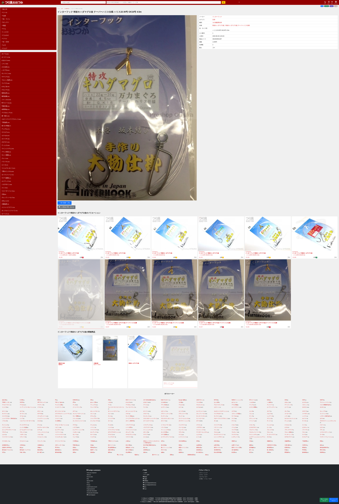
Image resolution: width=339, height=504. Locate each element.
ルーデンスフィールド (167, 437)
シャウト (304, 416)
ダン (215, 421)
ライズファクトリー (219, 434)
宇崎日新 (6, 106)
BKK (38, 400)
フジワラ (6, 83)
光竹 (162, 441)
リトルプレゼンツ (8, 168)
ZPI (74, 402)
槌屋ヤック (93, 450)
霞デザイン (155, 454)
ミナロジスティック (325, 432)
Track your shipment (91, 472)
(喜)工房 (4, 400)
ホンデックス (93, 432)
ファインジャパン (130, 429)
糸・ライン (6, 19)
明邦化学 (6, 93)
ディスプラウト (24, 425)
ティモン (304, 421)
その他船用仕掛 (66, 8)
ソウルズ (4, 421)
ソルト (331, 6)
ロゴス (268, 437)
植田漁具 (57, 450)
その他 (180, 402)
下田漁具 (6, 122)
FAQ (88, 478)
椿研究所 (75, 450)
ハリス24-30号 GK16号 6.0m (206, 324)
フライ (5, 38)
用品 (4, 25)
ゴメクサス (5, 416)
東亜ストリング (183, 447)
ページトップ (334, 500)
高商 (171, 454)
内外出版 (216, 441)
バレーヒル (181, 427)
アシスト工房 (58, 404)
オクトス (4, 411)
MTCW (216, 400)
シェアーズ (270, 416)
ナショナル (270, 425)
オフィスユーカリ (59, 411)
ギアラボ (39, 413)
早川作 (57, 447)
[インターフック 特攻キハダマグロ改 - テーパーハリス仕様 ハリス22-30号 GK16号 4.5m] (81, 290)
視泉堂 (92, 452)
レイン (198, 437)
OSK (286, 400)
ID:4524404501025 (108, 251)
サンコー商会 (129, 416)
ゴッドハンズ (323, 413)
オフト (74, 411)
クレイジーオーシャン (78, 413)
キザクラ (304, 411)
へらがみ (251, 402)
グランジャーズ (183, 413)
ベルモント (75, 432)
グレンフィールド (8, 197)
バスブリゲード (147, 427)
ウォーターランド (130, 407)
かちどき (6, 86)
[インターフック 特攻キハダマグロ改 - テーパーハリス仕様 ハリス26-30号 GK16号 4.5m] (268, 290)
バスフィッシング (203, 472)
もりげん (304, 402)
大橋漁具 (5, 204)
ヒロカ (286, 427)
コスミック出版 (236, 413)
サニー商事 (6, 155)
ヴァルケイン (23, 441)
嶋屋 (250, 445)
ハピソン (57, 427)
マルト (304, 432)
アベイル (145, 404)
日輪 (38, 447)
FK (56, 400)
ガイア (268, 411)
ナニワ (304, 425)
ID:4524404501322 (155, 251)
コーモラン (305, 413)
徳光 (321, 445)
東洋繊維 (251, 447)
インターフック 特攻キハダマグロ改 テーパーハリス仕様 (74, 322)
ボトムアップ (129, 432)
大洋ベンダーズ (59, 445)
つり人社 (198, 402)
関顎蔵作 (287, 452)
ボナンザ (145, 432)
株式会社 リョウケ (24, 450)
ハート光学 (128, 427)
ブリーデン (305, 429)
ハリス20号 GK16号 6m (158, 255)
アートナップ (288, 404)
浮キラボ (163, 450)
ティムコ (6, 145)
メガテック (23, 434)
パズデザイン (7, 184)
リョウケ (92, 437)
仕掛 (4, 15)
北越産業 (287, 441)
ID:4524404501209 (201, 251)
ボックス (6, 22)
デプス (74, 425)
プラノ (321, 429)
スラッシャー (252, 418)
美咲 (74, 452)
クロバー (145, 413)
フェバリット (182, 429)
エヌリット (217, 407)
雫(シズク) (119, 454)
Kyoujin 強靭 (182, 400)
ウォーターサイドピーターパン (116, 407)
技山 (21, 447)
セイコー (304, 418)
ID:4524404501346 (295, 251)
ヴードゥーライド (59, 441)
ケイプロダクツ (218, 413)
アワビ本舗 (234, 404)
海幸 (180, 450)
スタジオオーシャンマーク (150, 418)
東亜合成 (198, 447)
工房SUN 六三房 (271, 445)
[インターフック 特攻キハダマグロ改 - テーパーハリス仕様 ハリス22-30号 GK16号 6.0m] (128, 290)
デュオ (109, 425)
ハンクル (110, 427)
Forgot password (91, 489)
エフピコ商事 (252, 407)
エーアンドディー (271, 407)
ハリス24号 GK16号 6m (298, 255)
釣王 (250, 452)
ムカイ (4, 434)
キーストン (23, 413)
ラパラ (304, 434)
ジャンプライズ (94, 418)
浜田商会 (6, 109)
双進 (321, 441)
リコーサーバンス (8, 191)
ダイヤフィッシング (184, 421)
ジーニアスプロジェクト (132, 418)
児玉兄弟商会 (182, 441)
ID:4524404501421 (248, 321)
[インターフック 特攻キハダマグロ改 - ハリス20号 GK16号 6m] (174, 233)
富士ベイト (111, 445)
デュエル (92, 425)
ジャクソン (58, 418)
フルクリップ (252, 429)
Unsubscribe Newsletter (92, 493)
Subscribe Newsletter (92, 490)
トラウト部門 (146, 474)
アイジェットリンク (325, 402)
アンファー (270, 404)
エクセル (6, 135)
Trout (145, 489)
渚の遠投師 (234, 450)
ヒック (268, 427)
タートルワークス (148, 421)
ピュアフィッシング (78, 429)
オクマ (21, 411)
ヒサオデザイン (253, 427)
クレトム (92, 413)
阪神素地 (304, 452)
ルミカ (5, 165)
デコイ (39, 425)
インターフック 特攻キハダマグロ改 (69, 253)
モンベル (75, 434)
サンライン (6, 73)
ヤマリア (6, 76)
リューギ (75, 437)
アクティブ (40, 404)
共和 (197, 441)
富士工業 (128, 445)
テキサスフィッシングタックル (328, 421)
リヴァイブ (128, 437)
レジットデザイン (218, 437)
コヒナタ (269, 413)
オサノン (39, 411)
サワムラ (92, 416)
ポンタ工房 (164, 432)
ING (109, 400)
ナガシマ (251, 425)
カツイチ (6, 139)
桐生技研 (39, 450)
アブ (109, 404)
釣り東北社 (199, 452)
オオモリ (6, 142)
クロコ (127, 413)
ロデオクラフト (289, 437)
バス (322, 6)
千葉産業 (304, 441)
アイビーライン (6, 404)
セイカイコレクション (290, 418)
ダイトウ (163, 421)
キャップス (323, 411)
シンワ (21, 418)
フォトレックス (200, 429)
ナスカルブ (287, 425)
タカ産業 (57, 421)
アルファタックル (218, 404)
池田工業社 (111, 450)
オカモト (322, 407)
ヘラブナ (6, 32)
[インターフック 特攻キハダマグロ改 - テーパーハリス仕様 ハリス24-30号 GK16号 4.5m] (174, 290)
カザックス (164, 411)
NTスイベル (6, 103)
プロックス (23, 432)
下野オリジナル (8, 171)
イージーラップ (77, 407)
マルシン (269, 432)
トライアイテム (130, 425)
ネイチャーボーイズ (42, 427)
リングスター (111, 437)
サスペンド (58, 416)
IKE (91, 400)
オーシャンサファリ (113, 411)
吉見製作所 (5, 445)
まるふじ (5, 201)
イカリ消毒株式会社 (325, 404)
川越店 (145, 478)
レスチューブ (235, 437)
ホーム (59, 8)
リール (5, 12)
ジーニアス (111, 418)
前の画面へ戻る (65, 203)
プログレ (4, 432)
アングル (6, 129)
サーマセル (234, 416)
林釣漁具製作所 (324, 447)
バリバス (6, 161)
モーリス (5, 214)
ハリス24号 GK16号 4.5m (252, 255)
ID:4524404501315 (61, 251)
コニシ (251, 413)
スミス (5, 187)
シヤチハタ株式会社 (325, 416)
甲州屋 (304, 450)
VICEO (21, 402)
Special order (90, 480)
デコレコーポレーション (61, 425)
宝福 (91, 445)
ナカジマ (6, 90)
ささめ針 (6, 67)
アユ (4, 29)
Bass (145, 487)
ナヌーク (322, 425)
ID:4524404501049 (248, 251)
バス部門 (145, 472)
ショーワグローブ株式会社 (9, 418)
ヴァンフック (40, 441)
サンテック (164, 416)
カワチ (233, 411)
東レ (144, 447)
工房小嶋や (287, 445)
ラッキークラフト (271, 434)
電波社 (136, 454)
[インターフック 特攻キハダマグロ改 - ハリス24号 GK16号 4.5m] (268, 233)
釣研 (268, 452)
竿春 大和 (22, 452)
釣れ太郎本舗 (217, 452)
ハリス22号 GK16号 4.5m (206, 255)
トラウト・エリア (203, 474)
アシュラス (93, 404)
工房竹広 (304, 445)
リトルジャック (41, 437)
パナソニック (217, 427)
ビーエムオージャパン (25, 429)
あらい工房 (93, 402)
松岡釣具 (287, 447)
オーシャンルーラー (131, 411)
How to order (90, 476)
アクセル (22, 404)
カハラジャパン (8, 174)
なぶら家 (216, 402)
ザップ (251, 416)
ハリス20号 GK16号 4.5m (112, 255)
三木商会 (75, 441)
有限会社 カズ (129, 447)
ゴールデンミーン (42, 416)
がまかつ (6, 60)
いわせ (109, 402)
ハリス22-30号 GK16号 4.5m (66, 324)
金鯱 (162, 452)
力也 (4, 194)
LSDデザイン (199, 400)
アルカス (181, 404)
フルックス (270, 429)
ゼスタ (321, 418)
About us (89, 474)
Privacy (88, 484)
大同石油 (22, 445)
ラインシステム (8, 148)
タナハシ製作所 (130, 421)
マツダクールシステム (202, 432)
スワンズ (269, 418)
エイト (180, 407)
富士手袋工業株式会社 (149, 445)
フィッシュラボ (165, 429)
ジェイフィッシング (42, 418)
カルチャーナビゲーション (221, 411)
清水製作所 (217, 450)
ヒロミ (321, 427)
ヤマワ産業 (6, 178)
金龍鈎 (180, 452)
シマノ (5, 63)
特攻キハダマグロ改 (218, 25)
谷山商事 (128, 452)
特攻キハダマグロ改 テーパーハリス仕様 (237, 25)
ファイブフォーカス (113, 429)
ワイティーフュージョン (326, 437)
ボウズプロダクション (114, 432)
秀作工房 (322, 450)
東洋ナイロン (217, 447)
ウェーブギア (93, 407)
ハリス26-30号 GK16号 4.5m (253, 324)
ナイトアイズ (217, 425)
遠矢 (144, 452)
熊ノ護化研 (270, 450)
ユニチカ (198, 434)
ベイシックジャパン (42, 432)
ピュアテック (58, 429)
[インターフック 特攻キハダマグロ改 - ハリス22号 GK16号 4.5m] (221, 233)
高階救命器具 (191, 454)
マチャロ (181, 432)
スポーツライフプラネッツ (11, 119)
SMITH (322, 400)
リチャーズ (23, 437)
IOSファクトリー (130, 400)
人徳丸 (127, 441)
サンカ (109, 416)
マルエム (216, 432)
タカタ (39, 421)
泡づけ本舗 (6, 125)
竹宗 (3, 452)
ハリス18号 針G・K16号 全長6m (67, 255)
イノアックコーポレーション (27, 407)
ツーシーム (252, 421)
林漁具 (304, 447)
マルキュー (234, 432)
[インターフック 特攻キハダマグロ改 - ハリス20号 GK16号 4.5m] (128, 233)
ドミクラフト (182, 425)
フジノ (215, 429)
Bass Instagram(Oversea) (150, 484)
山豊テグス (234, 445)
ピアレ (39, 429)
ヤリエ (180, 434)
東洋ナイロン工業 (236, 447)
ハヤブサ (6, 70)
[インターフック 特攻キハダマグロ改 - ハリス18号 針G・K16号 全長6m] (81, 233)
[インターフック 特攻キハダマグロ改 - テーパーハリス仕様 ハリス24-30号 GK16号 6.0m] (221, 290)
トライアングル (147, 425)
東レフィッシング (165, 447)
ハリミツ (92, 427)
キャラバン (5, 413)
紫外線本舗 (58, 452)
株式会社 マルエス (7, 450)
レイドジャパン (183, 437)
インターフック (217, 16)
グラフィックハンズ (166, 413)
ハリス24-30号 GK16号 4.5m (160, 324)
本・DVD (6, 42)
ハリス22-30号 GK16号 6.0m (113, 324)
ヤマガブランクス (130, 434)
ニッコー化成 (23, 427)
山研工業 (216, 445)
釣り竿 (5, 9)
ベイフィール (58, 432)
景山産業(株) (111, 447)
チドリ (233, 421)
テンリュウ (5, 425)
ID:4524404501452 (108, 321)
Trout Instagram (91, 495)
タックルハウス (94, 421)
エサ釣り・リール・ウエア (205, 478)
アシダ (74, 404)
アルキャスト (199, 404)
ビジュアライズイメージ (8, 429)
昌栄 (74, 447)
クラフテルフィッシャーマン (62, 413)
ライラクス (234, 434)
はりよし (234, 402)
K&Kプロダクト (165, 400)
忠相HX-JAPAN (6, 447)
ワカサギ (6, 35)
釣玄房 (233, 452)
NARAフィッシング (237, 400)
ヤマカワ (6, 132)
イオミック (305, 404)
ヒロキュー (305, 427)
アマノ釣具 (6, 152)
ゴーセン (22, 416)
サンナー (181, 416)
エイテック (6, 181)
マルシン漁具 (7, 80)
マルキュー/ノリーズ (254, 432)
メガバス (39, 434)
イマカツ (39, 407)
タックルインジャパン (9, 210)
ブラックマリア (289, 429)
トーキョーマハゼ (165, 425)
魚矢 (206, 454)
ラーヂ (321, 434)
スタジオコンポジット (167, 418)
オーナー (6, 57)
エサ (4, 45)
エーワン (287, 407)
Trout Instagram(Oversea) (150, 482)
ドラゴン (198, 425)
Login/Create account (92, 487)
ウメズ (145, 407)
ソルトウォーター (203, 476)
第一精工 (6, 116)
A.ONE (21, 400)
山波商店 (198, 445)
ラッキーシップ (289, 434)
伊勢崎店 (146, 480)
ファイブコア (93, 429)
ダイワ (5, 54)
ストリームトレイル (184, 418)
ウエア (5, 48)
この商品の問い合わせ (67, 207)
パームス (234, 427)
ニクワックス (5, 427)
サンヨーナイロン (201, 416)
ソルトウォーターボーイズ (27, 421)
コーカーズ (287, 413)
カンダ (251, 411)
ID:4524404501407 (61, 321)
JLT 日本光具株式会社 (149, 400)
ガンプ (286, 411)
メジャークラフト (8, 207)
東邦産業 (6, 96)
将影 (180, 445)
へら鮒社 (269, 402)
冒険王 (233, 441)
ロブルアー (305, 437)
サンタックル (146, 416)
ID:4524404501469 (201, 321)
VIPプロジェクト (41, 402)
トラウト (326, 6)
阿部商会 (322, 452)
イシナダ (4, 407)
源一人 (251, 450)
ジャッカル (6, 99)
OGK (268, 400)
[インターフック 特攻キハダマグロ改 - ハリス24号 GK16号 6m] (315, 233)
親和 (109, 452)
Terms (88, 482)
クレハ (5, 158)
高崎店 (145, 476)
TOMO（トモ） (6, 402)
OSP (303, 400)
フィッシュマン (147, 429)
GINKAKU (75, 400)
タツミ (109, 421)
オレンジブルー (94, 411)
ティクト (269, 421)
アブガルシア (7, 112)
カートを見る (325, 500)
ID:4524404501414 (155, 321)
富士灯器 (163, 445)
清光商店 (198, 450)
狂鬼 (286, 450)
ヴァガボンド (5, 441)
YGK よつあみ (59, 402)
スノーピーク (199, 418)
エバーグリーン (236, 407)
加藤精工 (269, 441)
